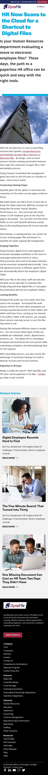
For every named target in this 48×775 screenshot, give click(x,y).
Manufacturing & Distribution (16, 720)
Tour (5, 647)
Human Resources (11, 703)
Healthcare (8, 710)
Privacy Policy (18, 767)
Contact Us (8, 660)
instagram (18, 770)
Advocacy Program (11, 667)
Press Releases (10, 749)
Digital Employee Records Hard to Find (20, 439)
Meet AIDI (7, 679)
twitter (23, 770)
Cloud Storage (9, 685)
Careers (6, 657)
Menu (42, 6)
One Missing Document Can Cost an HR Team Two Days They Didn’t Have (22, 578)
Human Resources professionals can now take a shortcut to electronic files (20, 155)
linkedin (9, 770)
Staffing (6, 727)
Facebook (4, 770)
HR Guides (7, 745)
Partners (7, 654)
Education (7, 707)
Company (7, 643)
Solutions (7, 700)
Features (7, 675)
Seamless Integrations (13, 696)
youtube (14, 770)
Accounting (8, 714)
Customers (8, 650)
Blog (5, 752)
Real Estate (8, 724)
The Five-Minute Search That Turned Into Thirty (23, 507)
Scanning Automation (12, 689)
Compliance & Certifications (15, 664)
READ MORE (8, 458)
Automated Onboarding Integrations (19, 692)
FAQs (5, 755)
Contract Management (13, 717)
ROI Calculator (9, 742)
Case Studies (9, 739)
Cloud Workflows (10, 682)
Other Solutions (10, 731)
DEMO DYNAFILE (42, 2)
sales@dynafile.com (29, 2)
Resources (8, 735)
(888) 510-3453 (15, 2)
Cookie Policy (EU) (11, 671)
